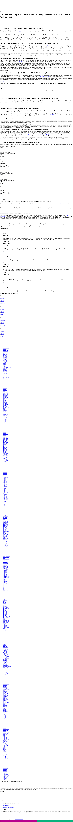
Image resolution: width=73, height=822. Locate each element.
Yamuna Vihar (5, 776)
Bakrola (4, 369)
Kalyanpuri (5, 515)
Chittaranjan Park (6, 404)
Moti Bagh (5, 588)
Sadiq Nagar (5, 688)
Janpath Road (5, 492)
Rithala (4, 680)
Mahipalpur (2, 303)
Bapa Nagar (5, 372)
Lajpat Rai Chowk (6, 545)
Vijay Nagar (5, 760)
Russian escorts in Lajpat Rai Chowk (60, 203)
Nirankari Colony (6, 620)
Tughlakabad (5, 750)
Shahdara (4, 709)
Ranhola (4, 676)
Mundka (4, 593)
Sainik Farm (5, 691)
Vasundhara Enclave (6, 758)
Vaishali (2, 331)
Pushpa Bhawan (6, 656)
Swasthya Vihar (5, 740)
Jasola (4, 493)
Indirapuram (5, 481)
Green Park (5, 457)
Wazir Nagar (5, 770)
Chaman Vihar (5, 394)
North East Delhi (6, 626)
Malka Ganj (5, 568)
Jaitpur (4, 485)
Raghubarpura (5, 662)
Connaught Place (6, 407)
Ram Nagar (5, 671)
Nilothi (4, 618)
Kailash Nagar (5, 507)
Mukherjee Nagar (6, 590)
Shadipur (4, 708)
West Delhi (5, 773)
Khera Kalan (5, 530)
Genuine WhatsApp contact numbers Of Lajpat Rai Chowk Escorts (37, 134)
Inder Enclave (5, 477)
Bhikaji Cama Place (6, 381)
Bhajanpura (5, 378)
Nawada (4, 609)
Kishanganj (5, 536)
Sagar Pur (4, 690)
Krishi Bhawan (5, 540)
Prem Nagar (5, 651)
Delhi (4, 418)
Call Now (2, 783)
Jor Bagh (4, 504)
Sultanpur (4, 735)
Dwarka (2, 309)
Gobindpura (5, 447)
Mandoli (4, 573)
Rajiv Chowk (5, 668)
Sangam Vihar (5, 693)
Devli (4, 423)
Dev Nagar (5, 422)
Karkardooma (5, 522)
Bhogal (4, 382)
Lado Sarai (5, 543)
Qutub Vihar (5, 660)
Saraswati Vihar (5, 697)
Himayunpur (5, 473)
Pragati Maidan (5, 647)
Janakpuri (4, 489)
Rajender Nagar (5, 665)
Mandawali (5, 570)
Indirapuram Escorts (4, 0)
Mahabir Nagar (5, 562)
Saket (1, 314)
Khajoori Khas (5, 527)
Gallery (4, 5)
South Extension (6, 729)
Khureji (4, 532)
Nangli (4, 601)
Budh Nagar (5, 389)
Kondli (4, 537)
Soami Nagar (5, 724)
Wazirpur (4, 772)
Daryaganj (5, 412)
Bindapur (4, 387)
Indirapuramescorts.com (19, 819)
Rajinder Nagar (5, 667)
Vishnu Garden (5, 767)
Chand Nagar (5, 396)
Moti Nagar (5, 589)
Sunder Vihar (5, 738)
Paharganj (2, 325)
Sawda (4, 704)
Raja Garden (5, 664)
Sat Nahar (4, 700)
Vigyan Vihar (5, 759)
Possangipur (5, 646)
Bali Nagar (5, 371)
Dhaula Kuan (5, 424)
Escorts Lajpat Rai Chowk (44, 76)
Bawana (4, 375)
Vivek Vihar (5, 769)
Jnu (3, 502)
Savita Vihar (5, 703)
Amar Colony (5, 347)
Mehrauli (4, 582)
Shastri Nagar (5, 716)
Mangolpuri (5, 575)
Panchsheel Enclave (6, 635)
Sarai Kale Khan (6, 695)
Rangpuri (4, 675)
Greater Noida (5, 456)
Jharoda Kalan (5, 498)
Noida (4, 624)
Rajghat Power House (7, 666)
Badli (4, 365)
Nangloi (4, 602)
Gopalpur (4, 452)
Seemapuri (5, 706)
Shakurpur (5, 713)
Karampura (5, 520)
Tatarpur (4, 742)
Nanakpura (5, 596)
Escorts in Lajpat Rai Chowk (21, 31)
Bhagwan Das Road (6, 377)
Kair (3, 508)
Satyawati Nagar (6, 702)
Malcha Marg (5, 567)
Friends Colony (5, 436)
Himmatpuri (5, 474)
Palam (4, 631)
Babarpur (4, 363)
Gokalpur (4, 448)
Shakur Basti (5, 712)
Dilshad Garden (5, 425)
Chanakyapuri (5, 395)
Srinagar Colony (6, 732)
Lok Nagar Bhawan (6, 555)
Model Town (5, 585)
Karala (4, 519)
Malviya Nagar (5, 569)
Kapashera (5, 518)
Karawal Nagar (5, 521)
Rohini (4, 683)
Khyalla (4, 533)
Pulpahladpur (5, 653)
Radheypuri (5, 661)
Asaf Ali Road (5, 356)
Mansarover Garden (6, 576)
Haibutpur (4, 464)
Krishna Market (5, 541)
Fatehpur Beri (5, 434)
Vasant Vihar (5, 757)
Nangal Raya (5, 600)
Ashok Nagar (5, 357)
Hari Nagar (5, 467)
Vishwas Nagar (5, 768)
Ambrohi (4, 349)
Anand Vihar (5, 353)
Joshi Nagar (5, 505)
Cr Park (4, 408)
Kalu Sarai (5, 512)
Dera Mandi (5, 421)
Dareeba (4, 411)
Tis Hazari (4, 747)
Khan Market (5, 528)
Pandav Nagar (5, 637)
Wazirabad (5, 771)
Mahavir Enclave (6, 564)
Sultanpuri (4, 736)
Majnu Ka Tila (5, 566)
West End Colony (6, 775)
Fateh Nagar (5, 433)
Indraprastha (5, 482)
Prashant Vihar (5, 649)
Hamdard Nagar (6, 466)
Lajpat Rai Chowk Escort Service (51, 45)
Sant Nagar (5, 694)
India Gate (5, 480)
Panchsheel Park (6, 636)
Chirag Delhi (5, 401)
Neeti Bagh (5, 611)
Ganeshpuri (5, 440)
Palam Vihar (5, 632)
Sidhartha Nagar (6, 720)
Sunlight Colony (6, 739)
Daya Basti (5, 415)
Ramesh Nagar (5, 672)
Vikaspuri (4, 763)
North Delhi (5, 625)
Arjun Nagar (5, 354)
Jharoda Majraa (5, 499)
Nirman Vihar (5, 622)
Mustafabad (5, 594)
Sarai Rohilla (5, 696)
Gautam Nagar (5, 441)
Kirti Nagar (5, 535)
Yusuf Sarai (5, 778)
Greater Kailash (5, 455)
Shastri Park (5, 717)
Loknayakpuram (6, 557)
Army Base (5, 355)
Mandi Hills (5, 571)
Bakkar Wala (5, 368)
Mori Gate (4, 587)
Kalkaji (4, 511)
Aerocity (2, 298)
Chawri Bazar (5, 398)
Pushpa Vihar (5, 657)
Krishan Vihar (5, 539)
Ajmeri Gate (5, 342)
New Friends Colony (6, 616)
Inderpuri (4, 479)
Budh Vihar (5, 390)
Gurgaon (4, 463)
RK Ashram (5, 652)
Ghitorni (4, 445)
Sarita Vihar (5, 698)
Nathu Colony (5, 606)
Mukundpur (5, 591)
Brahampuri (5, 388)
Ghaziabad (5, 443)
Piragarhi (4, 644)
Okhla (4, 628)
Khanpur (4, 529)
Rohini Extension (6, 684)
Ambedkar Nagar (6, 348)
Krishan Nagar (5, 538)
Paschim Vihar (5, 639)
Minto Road (5, 583)
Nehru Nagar (5, 612)
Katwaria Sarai (5, 525)
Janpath (4, 491)
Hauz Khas (5, 472)
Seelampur (5, 705)
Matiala (4, 578)
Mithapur (4, 584)
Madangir (4, 558)
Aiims (4, 341)
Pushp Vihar (5, 655)
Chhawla (4, 400)
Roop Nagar (5, 686)
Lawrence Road (5, 548)
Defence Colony (6, 417)
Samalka (4, 692)
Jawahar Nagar (5, 494)
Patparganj (5, 643)
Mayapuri (4, 580)
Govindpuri (5, 454)
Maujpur (4, 579)
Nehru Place (5, 613)
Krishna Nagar (5, 542)
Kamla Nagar (5, 516)
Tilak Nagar (5, 744)
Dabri (4, 409)
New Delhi (5, 615)
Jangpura (4, 490)
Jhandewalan (5, 497)
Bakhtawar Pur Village (7, 367)
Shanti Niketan (5, 715)
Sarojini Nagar (5, 699)
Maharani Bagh (5, 563)
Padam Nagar (5, 630)
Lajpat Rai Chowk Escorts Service (52, 114)
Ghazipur (4, 444)
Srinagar (4, 731)
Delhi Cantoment (6, 419)
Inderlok (4, 478)
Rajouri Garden (5, 670)
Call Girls (4, 4)
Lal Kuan (4, 547)
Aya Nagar (5, 360)
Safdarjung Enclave (6, 689)
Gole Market (5, 450)
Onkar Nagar (5, 629)
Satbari (4, 701)
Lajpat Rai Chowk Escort (20, 61)
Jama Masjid (5, 486)
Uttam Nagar (5, 755)
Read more (2, 81)
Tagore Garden (5, 741)
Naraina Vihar (5, 604)
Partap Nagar (5, 638)
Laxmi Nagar (5, 549)
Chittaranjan (5, 403)
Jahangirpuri (5, 484)
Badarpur (4, 364)
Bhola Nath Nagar (6, 383)
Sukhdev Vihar (5, 734)
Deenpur (4, 416)
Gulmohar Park (5, 462)
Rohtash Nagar (5, 685)
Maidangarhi (5, 565)
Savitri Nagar (5, 427)
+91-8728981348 (6, 805)
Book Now (5, 9)
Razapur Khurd (5, 679)
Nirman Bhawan (6, 621)
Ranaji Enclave (5, 674)
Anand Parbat (5, 352)
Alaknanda (5, 343)
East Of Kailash (5, 431)
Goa (3, 446)
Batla (4, 374)
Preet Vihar (5, 650)
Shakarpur (4, 710)
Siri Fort (4, 723)
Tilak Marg (5, 743)
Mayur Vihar (5, 581)
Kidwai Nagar (5, 534)
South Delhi (5, 727)
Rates (4, 6)
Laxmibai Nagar (6, 550)
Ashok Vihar (5, 358)
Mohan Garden (5, 586)
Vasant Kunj (5, 756)
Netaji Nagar (5, 614)
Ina (3, 476)
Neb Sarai (4, 610)
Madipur (4, 560)
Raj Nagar (4, 663)
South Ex (4, 728)
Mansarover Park (6, 577)
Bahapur (4, 366)
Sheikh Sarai (5, 718)
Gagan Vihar (5, 437)
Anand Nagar (5, 350)
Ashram (4, 359)
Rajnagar (4, 669)
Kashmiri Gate (5, 524)
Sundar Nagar (5, 737)
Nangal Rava (5, 599)
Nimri (4, 619)
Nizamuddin (5, 623)
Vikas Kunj (5, 762)
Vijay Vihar (5, 761)
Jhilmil (4, 500)
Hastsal (4, 471)
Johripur (4, 503)
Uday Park (5, 752)
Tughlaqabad (5, 751)
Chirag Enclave (5, 402)
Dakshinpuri (5, 410)
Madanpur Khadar (6, 559)
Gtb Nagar (5, 458)
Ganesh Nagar (5, 439)
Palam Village (5, 633)
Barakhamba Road (6, 373)
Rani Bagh (5, 677)
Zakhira (4, 779)
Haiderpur (4, 465)
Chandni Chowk (6, 397)
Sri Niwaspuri (5, 730)
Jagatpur (4, 483)
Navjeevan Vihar (6, 608)
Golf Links (5, 451)
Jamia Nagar (5, 488)
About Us (4, 3)
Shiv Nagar (5, 719)
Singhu (4, 721)
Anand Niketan (5, 351)
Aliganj (4, 344)
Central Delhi (5, 392)
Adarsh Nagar (5, 340)
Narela (4, 605)
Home (4, 2)
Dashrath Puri (5, 414)
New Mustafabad (6, 617)
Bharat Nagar (5, 380)
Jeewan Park (5, 496)
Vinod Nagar (5, 764)
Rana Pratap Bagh (6, 673)
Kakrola (4, 509)
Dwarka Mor (5, 428)
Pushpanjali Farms (6, 658)
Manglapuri (5, 574)
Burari (4, 391)
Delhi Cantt (5, 420)
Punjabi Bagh (5, 654)
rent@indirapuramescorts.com (8, 807)
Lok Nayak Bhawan (6, 556)
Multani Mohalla (6, 592)
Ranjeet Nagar (5, 678)
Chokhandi (5, 405)
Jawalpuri (4, 495)
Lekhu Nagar (5, 551)
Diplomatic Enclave (6, 426)
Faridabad (4, 432)
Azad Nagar (5, 361)
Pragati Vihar (5, 648)
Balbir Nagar (5, 370)
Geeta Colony (5, 442)
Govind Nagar (5, 453)
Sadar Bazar (5, 687)
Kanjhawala (5, 517)
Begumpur (5, 376)
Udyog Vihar (5, 754)
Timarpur (4, 746)
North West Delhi (6, 627)
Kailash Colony (5, 506)
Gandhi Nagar (5, 438)
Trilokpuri (4, 749)
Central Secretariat (6, 393)
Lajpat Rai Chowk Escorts (50, 21)
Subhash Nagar (5, 733)
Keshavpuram (5, 526)
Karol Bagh (5, 523)
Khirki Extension (6, 531)
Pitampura (4, 645)
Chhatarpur (5, 399)
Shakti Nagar (5, 711)
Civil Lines (5, 406)
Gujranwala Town (6, 460)
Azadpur (4, 362)
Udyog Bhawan (5, 753)
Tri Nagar (4, 748)
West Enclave (5, 774)
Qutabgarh (5, 659)
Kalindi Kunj (5, 510)
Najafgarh (4, 595)
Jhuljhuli (4, 501)
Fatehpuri (4, 435)
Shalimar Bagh (5, 714)
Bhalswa (4, 379)
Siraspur (4, 722)
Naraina (4, 603)
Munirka (2, 336)
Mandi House (5, 572)
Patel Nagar (5, 640)
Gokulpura (5, 449)
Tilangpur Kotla (5, 745)
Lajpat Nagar (5, 544)
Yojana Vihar (5, 777)
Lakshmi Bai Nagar (6, 546)
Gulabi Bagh (5, 461)
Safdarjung (2, 320)
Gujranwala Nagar (6, 459)
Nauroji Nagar (5, 607)
